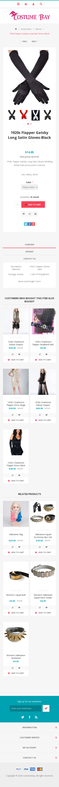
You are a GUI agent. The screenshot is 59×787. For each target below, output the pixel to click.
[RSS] (36, 717)
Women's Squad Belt (16, 595)
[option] (12, 115)
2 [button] (31, 124)
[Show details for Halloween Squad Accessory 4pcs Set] (43, 514)
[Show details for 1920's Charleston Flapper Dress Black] (16, 442)
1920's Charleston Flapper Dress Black (16, 464)
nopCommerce (35, 779)
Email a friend (35, 214)
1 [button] (28, 124)
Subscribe (46, 708)
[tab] (29, 244)
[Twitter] (22, 717)
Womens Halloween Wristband (16, 656)
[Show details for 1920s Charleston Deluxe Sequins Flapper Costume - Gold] (16, 321)
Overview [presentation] (29, 244)
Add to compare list (29, 214)
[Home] (15, 29)
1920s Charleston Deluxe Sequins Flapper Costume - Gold (15, 345)
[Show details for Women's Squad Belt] (16, 574)
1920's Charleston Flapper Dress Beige (16, 403)
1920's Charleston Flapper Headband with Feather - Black (43, 344)
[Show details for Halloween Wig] (16, 514)
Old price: (25, 156)
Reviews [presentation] (30, 251)
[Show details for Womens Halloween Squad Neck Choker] (43, 574)
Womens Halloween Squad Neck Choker (43, 596)
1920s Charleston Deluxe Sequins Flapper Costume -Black (43, 406)
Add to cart (34, 204)
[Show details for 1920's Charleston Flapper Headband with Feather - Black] (43, 321)
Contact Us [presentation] (29, 258)
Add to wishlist (23, 214)
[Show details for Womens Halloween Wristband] (16, 635)
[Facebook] (29, 717)
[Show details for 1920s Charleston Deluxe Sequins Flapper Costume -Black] (43, 382)
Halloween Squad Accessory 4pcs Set (43, 535)
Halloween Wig (16, 534)
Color (29, 182)
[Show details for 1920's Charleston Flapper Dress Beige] (16, 382)
